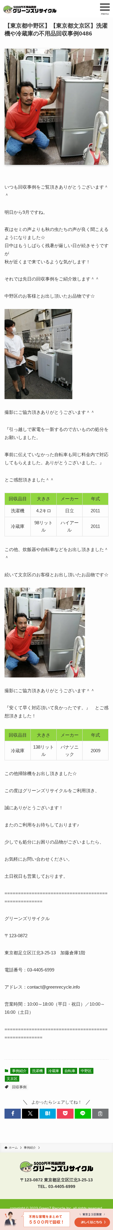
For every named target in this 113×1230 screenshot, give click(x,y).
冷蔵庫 (53, 1071)
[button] (13, 1114)
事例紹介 (19, 1071)
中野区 (86, 1071)
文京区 (12, 1079)
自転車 (69, 1071)
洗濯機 (37, 1071)
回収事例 (19, 1087)
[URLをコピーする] (100, 1114)
